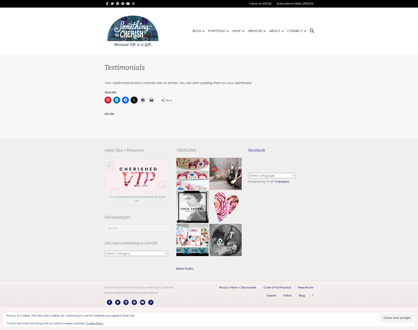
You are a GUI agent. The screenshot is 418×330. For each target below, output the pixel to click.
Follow (287, 295)
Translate (282, 181)
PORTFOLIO (216, 30)
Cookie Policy (94, 323)
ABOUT (274, 30)
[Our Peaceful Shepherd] (225, 240)
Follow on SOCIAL (260, 3)
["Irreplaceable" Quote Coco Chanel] (192, 207)
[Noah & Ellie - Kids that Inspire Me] (225, 174)
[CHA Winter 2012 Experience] (192, 240)
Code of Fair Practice (277, 287)
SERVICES (255, 30)
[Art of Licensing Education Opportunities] (225, 207)
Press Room (306, 287)
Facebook (256, 150)
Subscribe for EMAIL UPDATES (295, 3)
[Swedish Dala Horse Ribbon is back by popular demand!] (192, 174)
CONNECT (295, 30)
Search (271, 295)
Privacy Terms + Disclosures (237, 287)
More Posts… (185, 268)
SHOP (236, 30)
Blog (302, 295)
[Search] (311, 31)
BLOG (197, 30)
